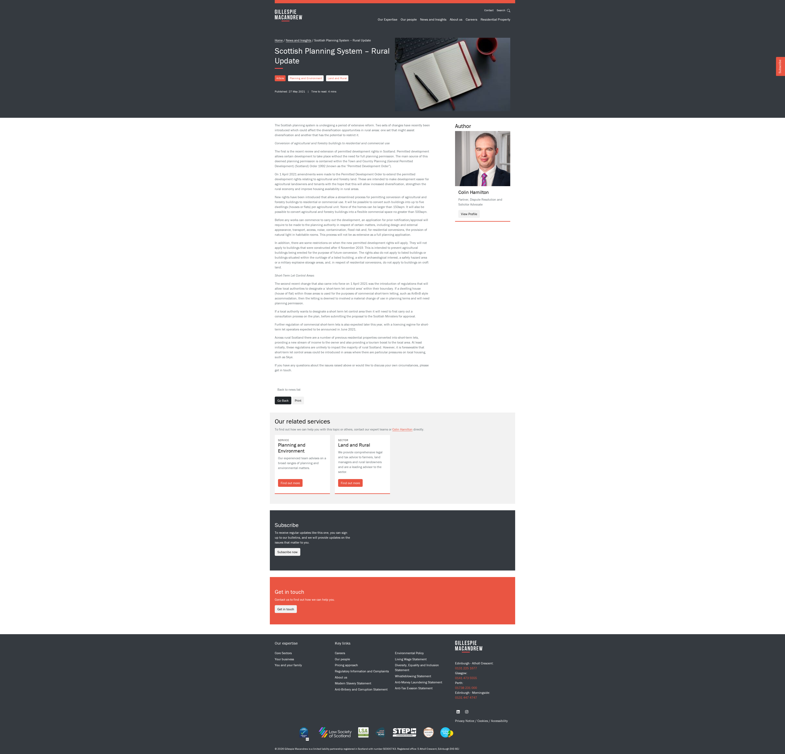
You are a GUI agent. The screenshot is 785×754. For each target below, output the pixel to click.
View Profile (469, 214)
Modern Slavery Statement (353, 683)
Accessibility (499, 721)
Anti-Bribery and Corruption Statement (361, 689)
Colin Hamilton (402, 429)
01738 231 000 (466, 688)
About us (456, 19)
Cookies (483, 721)
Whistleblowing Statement (413, 676)
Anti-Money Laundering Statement (418, 682)
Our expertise (286, 643)
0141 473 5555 (466, 678)
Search (501, 10)
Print (298, 400)
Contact (488, 10)
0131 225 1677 (466, 668)
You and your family (288, 665)
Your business (284, 659)
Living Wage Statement (411, 659)
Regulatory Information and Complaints (362, 671)
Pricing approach (346, 665)
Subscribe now (287, 552)
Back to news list (289, 389)
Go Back (283, 400)
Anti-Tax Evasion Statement (414, 688)
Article (280, 78)
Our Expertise (387, 19)
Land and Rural (337, 78)
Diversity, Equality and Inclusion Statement (417, 667)
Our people (409, 19)
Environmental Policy (409, 653)
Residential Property (495, 19)
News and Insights (433, 19)
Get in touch (285, 609)
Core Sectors (283, 653)
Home (279, 40)
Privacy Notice (465, 721)
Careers (471, 19)
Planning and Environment (306, 78)
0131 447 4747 (466, 697)
